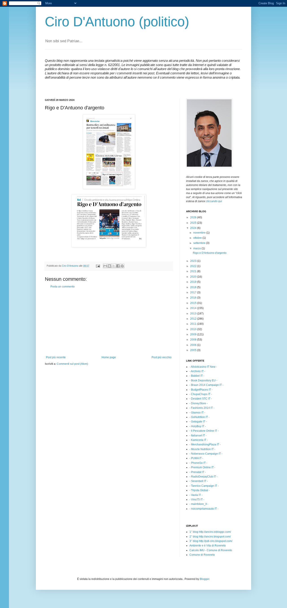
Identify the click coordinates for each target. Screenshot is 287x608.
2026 (193, 217)
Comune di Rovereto (202, 554)
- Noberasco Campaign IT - (205, 453)
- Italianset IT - (198, 435)
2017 (193, 292)
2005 (193, 350)
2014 (193, 308)
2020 (193, 276)
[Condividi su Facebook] (118, 266)
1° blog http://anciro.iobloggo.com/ (210, 531)
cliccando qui (214, 201)
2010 (193, 329)
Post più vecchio (162, 357)
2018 (193, 287)
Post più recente (56, 357)
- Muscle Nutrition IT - (202, 449)
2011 (193, 323)
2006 (193, 345)
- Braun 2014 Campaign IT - (206, 385)
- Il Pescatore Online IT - (204, 430)
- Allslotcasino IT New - (203, 366)
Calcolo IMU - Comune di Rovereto (210, 550)
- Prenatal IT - (197, 472)
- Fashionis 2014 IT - (201, 407)
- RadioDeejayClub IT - (203, 476)
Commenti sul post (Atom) (72, 363)
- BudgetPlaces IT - (201, 389)
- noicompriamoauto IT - (203, 508)
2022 (193, 266)
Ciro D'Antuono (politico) (117, 21)
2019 (193, 281)
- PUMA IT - (196, 458)
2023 (193, 261)
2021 (193, 271)
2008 (193, 339)
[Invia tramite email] (105, 266)
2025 (193, 222)
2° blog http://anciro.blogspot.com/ (210, 536)
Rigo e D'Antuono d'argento (209, 252)
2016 (193, 297)
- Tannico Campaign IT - (204, 485)
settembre (199, 243)
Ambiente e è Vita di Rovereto (207, 545)
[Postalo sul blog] (109, 266)
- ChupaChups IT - (200, 394)
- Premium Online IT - (202, 467)
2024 (193, 228)
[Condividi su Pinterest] (122, 266)
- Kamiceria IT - (198, 440)
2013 (193, 313)
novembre (199, 232)
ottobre (197, 237)
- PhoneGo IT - (198, 462)
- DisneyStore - (198, 403)
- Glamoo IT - (197, 412)
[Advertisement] (108, 322)
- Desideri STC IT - (200, 398)
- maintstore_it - (198, 504)
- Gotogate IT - (198, 421)
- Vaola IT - (195, 495)
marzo (197, 248)
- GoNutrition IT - (199, 417)
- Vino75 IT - (196, 499)
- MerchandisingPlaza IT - (205, 444)
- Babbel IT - (196, 375)
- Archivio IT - (197, 371)
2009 (193, 334)
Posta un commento (62, 286)
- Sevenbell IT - (198, 481)
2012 (193, 318)
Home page (109, 357)
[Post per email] (98, 265)
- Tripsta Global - (199, 490)
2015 (193, 303)
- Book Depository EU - (203, 380)
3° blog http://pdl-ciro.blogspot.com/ (210, 541)
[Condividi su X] (113, 266)
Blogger (204, 579)
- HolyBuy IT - (197, 426)
